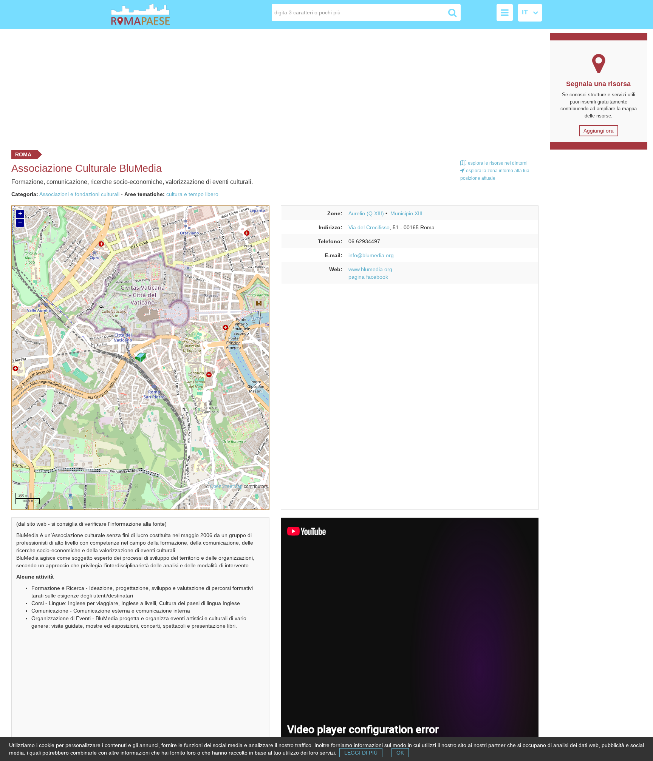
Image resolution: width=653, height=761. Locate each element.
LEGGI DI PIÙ (361, 753)
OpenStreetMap (226, 486)
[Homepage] (154, 14)
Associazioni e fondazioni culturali (79, 194)
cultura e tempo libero (192, 194)
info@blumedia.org (371, 255)
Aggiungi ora (598, 131)
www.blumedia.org (370, 269)
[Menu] (505, 12)
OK (400, 753)
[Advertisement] (272, 87)
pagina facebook (368, 277)
